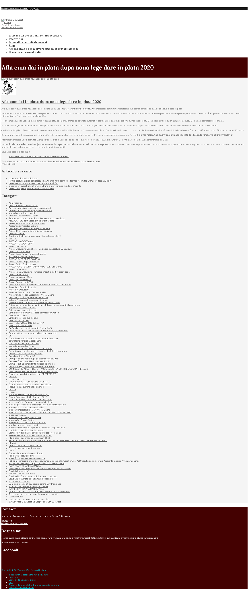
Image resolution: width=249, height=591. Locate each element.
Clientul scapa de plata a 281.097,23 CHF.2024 (31, 188)
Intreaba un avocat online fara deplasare (35, 35)
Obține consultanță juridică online (25, 445)
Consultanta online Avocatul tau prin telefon (30, 348)
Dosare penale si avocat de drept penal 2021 (30, 384)
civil (22, 161)
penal (97, 161)
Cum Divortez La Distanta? (22, 356)
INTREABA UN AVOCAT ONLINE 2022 (27, 422)
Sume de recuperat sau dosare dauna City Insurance (35, 484)
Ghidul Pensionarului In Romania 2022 (28, 397)
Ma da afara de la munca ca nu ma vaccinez (30, 435)
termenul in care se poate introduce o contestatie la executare (39, 491)
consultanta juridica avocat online (25, 341)
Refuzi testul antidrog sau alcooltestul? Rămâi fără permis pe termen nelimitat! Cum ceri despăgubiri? (60, 181)
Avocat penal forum (18, 274)
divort (39, 161)
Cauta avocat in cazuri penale (23, 318)
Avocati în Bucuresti (19, 289)
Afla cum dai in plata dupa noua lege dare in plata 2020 (51, 101)
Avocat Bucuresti (17, 246)
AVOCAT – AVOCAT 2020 (21, 241)
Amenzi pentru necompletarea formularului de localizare (37, 218)
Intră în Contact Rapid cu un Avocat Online (29, 410)
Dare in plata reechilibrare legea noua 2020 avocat (33, 371)
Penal (11, 450)
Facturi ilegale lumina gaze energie (26, 387)
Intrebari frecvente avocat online (24, 425)
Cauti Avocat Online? (19, 320)
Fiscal (11, 392)
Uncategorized (16, 496)
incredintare (59, 161)
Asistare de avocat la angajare (23, 226)
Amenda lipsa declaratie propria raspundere (30, 210)
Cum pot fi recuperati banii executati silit (29, 361)
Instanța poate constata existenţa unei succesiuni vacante (37, 404)
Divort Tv (13, 376)
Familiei (12, 389)
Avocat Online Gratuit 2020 (22, 264)
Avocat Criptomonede (19, 251)
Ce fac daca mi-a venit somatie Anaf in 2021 (30, 328)
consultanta (30, 161)
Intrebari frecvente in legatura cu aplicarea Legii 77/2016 (37, 427)
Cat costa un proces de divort (23, 310)
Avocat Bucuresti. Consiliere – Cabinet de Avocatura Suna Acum (40, 249)
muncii (84, 161)
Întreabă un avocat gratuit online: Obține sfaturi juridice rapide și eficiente (45, 186)
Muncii (12, 443)
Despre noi (16, 39)
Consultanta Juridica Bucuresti (24, 343)
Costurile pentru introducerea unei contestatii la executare (38, 351)
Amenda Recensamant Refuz (23, 215)
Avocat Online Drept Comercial (24, 261)
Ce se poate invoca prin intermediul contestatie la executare (38, 330)
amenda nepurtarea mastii (22, 213)
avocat (16, 161)
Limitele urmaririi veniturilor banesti (26, 430)
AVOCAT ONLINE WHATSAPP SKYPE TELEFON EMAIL (35, 266)
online (91, 161)
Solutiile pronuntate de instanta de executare (31, 479)
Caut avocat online (18, 315)
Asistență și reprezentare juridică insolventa (30, 231)
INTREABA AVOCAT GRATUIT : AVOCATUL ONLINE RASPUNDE (40, 412)
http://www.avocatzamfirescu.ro (78, 108)
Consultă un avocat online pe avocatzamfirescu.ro (33, 338)
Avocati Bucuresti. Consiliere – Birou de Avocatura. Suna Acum (40, 284)
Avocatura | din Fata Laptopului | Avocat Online (31, 295)
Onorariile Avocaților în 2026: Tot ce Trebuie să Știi (33, 183)
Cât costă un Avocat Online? (22, 307)
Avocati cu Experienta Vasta (22, 287)
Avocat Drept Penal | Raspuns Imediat (27, 254)
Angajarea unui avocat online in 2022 (27, 223)
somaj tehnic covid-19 (19, 481)
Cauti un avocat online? (20, 325)
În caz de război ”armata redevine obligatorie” (31, 402)
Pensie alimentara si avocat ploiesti (26, 453)
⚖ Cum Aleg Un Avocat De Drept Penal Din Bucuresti (35, 501)
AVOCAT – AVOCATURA (20, 243)
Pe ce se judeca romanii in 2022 (24, 448)
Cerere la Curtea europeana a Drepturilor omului (33, 333)
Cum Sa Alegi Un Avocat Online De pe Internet (32, 366)
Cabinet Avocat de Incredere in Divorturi (28, 300)
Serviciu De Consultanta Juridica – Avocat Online (33, 476)
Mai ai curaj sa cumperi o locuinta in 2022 (29, 438)
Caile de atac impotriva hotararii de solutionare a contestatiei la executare (44, 305)
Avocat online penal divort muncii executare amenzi (43, 48)
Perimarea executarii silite (21, 456)
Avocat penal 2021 (18, 269)
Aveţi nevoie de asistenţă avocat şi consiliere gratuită (35, 236)
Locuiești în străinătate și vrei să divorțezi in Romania (35, 433)
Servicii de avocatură (19, 471)
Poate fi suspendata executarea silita (27, 458)
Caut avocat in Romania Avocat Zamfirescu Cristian (34, 312)
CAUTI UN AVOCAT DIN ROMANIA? (26, 323)
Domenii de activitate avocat (28, 42)
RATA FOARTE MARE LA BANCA (25, 466)
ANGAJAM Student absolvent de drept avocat (31, 221)
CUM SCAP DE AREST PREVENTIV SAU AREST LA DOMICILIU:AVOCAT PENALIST (49, 369)
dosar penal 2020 (17, 379)
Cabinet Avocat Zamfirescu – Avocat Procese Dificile (34, 302)
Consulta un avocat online (26, 52)
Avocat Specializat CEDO (21, 282)
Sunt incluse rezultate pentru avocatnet (28, 486)
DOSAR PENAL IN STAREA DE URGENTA (29, 381)
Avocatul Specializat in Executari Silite (27, 292)
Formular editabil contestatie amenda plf (29, 394)
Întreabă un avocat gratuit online (25, 417)
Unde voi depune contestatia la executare (29, 499)
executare (47, 161)
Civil (11, 335)
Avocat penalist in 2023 (20, 277)
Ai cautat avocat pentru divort (23, 205)
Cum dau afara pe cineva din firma (25, 353)
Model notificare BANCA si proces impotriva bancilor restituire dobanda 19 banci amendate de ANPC (58, 440)
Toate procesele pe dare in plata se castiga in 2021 (33, 494)
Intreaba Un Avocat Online (21, 420)
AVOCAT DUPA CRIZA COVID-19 (24, 259)
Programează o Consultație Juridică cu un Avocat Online (36, 463)
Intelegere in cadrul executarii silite (26, 407)
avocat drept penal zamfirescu (23, 256)
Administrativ (15, 203)
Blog (12, 45)
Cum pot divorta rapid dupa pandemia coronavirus (33, 358)
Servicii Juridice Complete (22, 473)
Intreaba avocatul (17, 415)
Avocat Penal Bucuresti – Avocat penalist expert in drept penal (39, 272)
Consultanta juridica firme (21, 346)
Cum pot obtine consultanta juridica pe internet (32, 364)
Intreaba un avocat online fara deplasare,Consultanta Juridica (39, 156)
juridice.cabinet (72, 161)
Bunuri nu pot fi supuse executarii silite (28, 297)
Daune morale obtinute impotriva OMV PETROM (32, 374)
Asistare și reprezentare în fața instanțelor (29, 228)
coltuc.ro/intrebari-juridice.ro (23, 178)
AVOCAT (13, 238)
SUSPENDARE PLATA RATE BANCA (26, 489)
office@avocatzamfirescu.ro (14, 8)
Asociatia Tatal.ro (17, 233)
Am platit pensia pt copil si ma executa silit (30, 208)
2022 (9, 161)
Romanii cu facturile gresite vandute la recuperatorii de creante (40, 468)
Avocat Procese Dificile (20, 279)
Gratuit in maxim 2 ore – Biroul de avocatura (30, 399)
